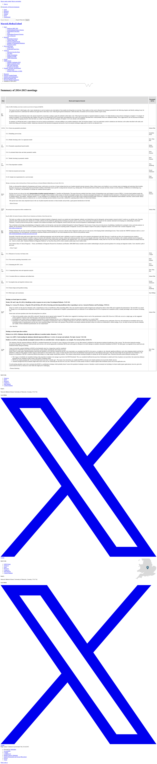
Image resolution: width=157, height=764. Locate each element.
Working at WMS (11, 56)
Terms (5, 759)
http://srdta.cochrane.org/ (15, 228)
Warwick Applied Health (13, 41)
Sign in (6, 4)
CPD (8, 33)
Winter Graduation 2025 (13, 63)
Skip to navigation (16, 1)
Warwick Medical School (11, 23)
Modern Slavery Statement (11, 755)
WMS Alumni (7, 61)
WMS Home (7, 564)
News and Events (8, 46)
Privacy (6, 758)
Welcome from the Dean (13, 52)
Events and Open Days (13, 49)
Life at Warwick (11, 36)
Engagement (7, 17)
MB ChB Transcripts (12, 65)
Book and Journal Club (10, 78)
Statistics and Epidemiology (11, 77)
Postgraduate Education (13, 31)
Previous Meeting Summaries (11, 80)
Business (6, 12)
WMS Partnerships (12, 58)
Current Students (8, 385)
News (5, 15)
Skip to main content (6, 1)
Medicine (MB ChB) (12, 28)
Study (5, 9)
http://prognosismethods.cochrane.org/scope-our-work (23, 233)
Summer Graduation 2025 (14, 62)
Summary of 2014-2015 (10, 81)
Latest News (10, 47)
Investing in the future (12, 66)
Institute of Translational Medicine (16, 43)
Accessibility (7, 751)
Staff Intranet (7, 384)
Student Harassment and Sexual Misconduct (15, 757)
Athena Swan (10, 69)
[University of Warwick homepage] (10, 7)
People (5, 59)
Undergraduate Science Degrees (15, 30)
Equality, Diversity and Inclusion (12, 68)
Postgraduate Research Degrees (15, 34)
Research (6, 11)
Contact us (6, 382)
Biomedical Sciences (12, 38)
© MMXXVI (7, 754)
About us (6, 50)
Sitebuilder (13, 749)
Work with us (4, 762)
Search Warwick (20, 20)
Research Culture (11, 44)
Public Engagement (12, 55)
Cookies (6, 752)
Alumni (6, 14)
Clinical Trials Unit (12, 40)
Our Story (9, 53)
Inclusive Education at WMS (14, 71)
